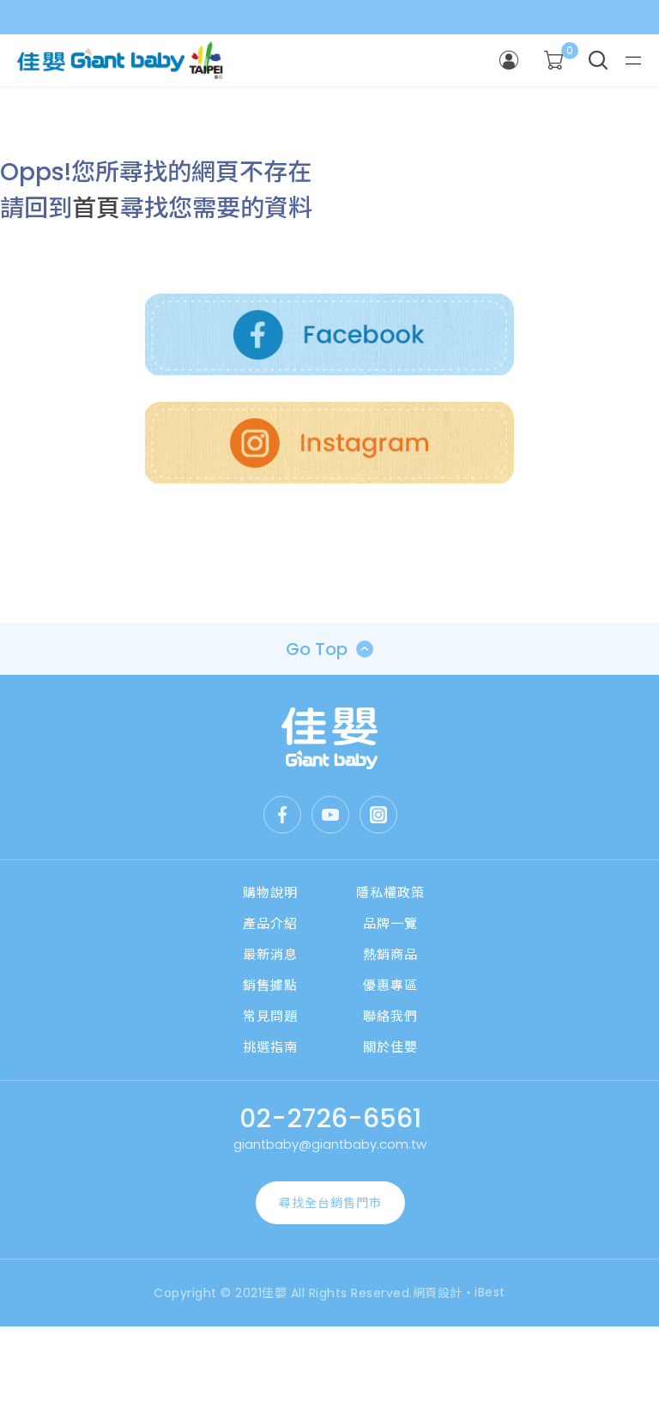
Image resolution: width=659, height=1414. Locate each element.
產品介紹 (270, 923)
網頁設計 (438, 1293)
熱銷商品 (390, 954)
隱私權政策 (390, 892)
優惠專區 (390, 985)
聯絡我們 (390, 1016)
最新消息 (270, 954)
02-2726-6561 (330, 1118)
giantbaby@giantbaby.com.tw (329, 1144)
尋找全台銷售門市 (330, 1202)
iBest (490, 1292)
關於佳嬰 (390, 1047)
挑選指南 (270, 1047)
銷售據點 (270, 985)
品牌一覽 (390, 923)
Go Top (317, 649)
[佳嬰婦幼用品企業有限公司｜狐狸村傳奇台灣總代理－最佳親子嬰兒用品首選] (330, 738)
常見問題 (270, 1016)
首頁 (96, 208)
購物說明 (270, 892)
